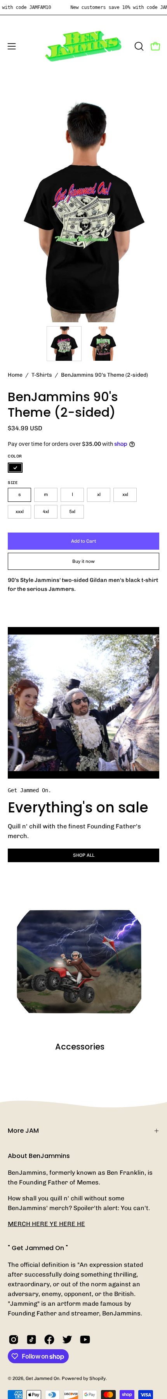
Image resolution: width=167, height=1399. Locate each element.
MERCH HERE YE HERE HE (46, 1224)
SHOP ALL (83, 855)
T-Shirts (41, 375)
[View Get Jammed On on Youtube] (85, 1339)
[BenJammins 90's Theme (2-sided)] (64, 343)
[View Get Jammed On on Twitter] (67, 1339)
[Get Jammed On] (83, 46)
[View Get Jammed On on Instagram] (13, 1339)
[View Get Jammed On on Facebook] (49, 1339)
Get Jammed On (42, 1378)
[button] (138, 46)
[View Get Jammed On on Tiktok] (31, 1339)
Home (15, 375)
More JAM (23, 1130)
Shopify (97, 1378)
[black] (15, 468)
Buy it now (83, 561)
